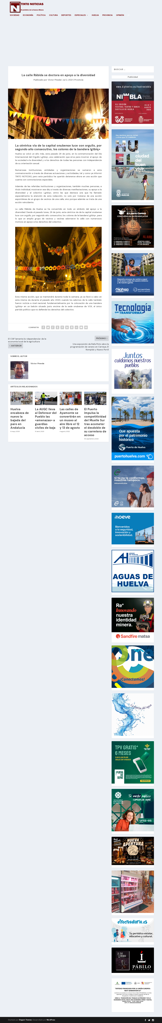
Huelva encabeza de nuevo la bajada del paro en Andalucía (19, 418)
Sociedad (14, 15)
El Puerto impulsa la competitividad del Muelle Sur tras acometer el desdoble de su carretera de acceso (95, 422)
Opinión (120, 15)
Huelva (95, 15)
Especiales (80, 15)
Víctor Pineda (54, 79)
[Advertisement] (81, 43)
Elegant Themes (25, 1020)
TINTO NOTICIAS (23, 176)
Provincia (107, 15)
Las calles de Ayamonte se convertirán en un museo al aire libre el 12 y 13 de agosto (70, 418)
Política (41, 15)
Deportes (66, 15)
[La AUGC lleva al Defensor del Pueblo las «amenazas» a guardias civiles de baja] (46, 398)
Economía (28, 15)
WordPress (51, 1020)
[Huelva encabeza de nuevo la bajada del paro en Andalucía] (21, 398)
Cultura (53, 15)
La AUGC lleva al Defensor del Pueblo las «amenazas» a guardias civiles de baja (46, 418)
